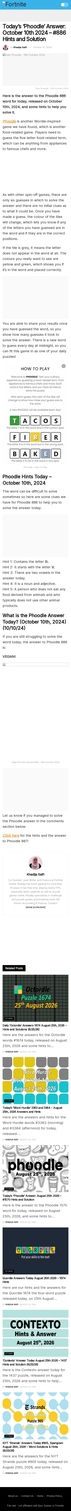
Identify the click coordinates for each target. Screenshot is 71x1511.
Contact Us (27, 1495)
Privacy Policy (54, 1495)
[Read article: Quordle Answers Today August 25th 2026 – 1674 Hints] (35, 1250)
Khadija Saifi (20, 47)
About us (13, 1495)
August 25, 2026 (28, 1052)
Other (9, 1018)
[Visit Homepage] (22, 4)
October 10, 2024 (42, 47)
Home (40, 1495)
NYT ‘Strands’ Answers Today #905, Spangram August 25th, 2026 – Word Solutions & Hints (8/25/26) (33, 1446)
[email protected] (35, 907)
